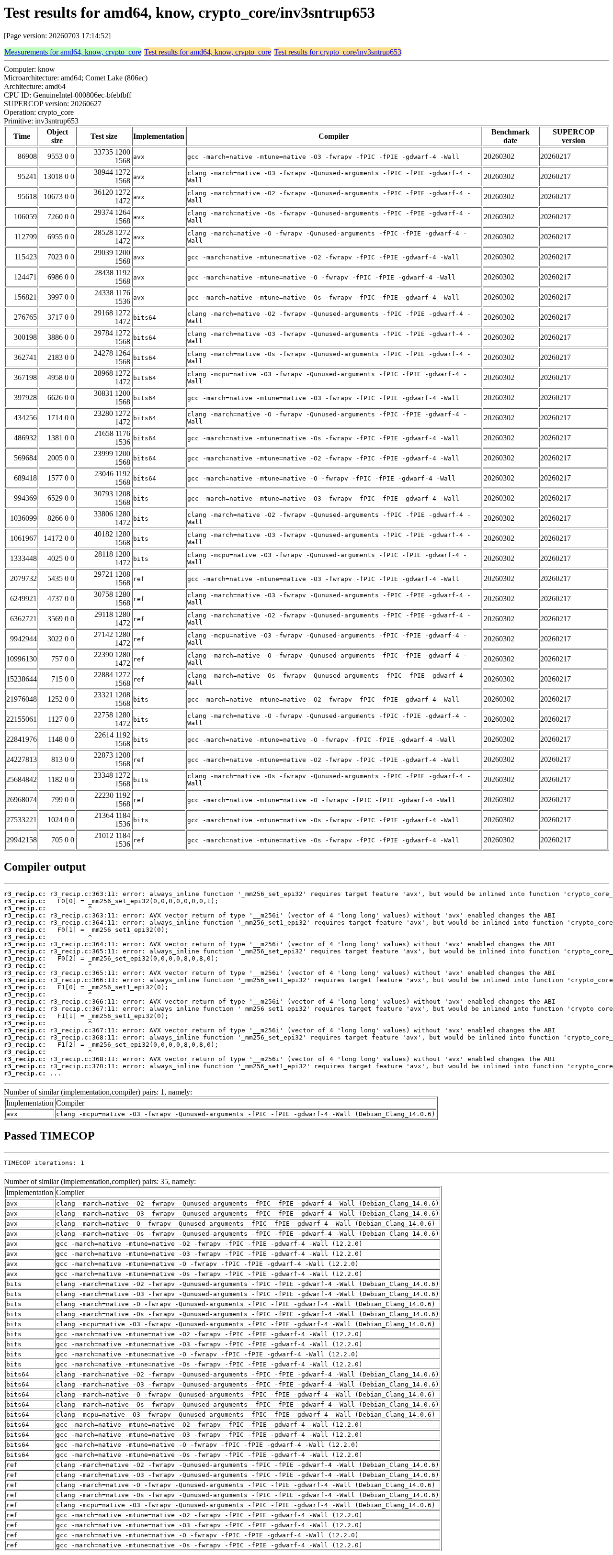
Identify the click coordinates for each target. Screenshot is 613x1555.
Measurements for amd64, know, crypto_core (72, 52)
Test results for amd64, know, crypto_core (207, 52)
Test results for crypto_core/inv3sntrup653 (337, 52)
